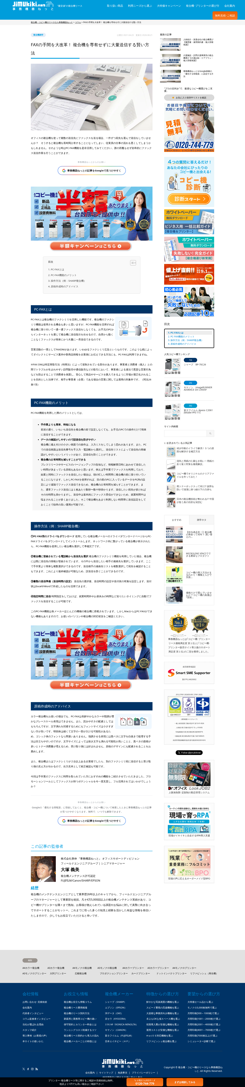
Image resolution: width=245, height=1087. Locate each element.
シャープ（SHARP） (115, 1001)
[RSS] (37, 1069)
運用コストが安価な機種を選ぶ (162, 1029)
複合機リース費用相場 (75, 1007)
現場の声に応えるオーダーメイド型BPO (189, 878)
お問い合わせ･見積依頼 (34, 1001)
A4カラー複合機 (30, 967)
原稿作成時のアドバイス (64, 286)
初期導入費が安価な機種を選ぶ (162, 1024)
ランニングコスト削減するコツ (80, 1029)
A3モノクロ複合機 (107, 967)
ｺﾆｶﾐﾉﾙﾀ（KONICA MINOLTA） (121, 1024)
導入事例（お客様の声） (35, 1035)
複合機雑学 (38, 34)
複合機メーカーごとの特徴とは (80, 1041)
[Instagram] (32, 1069)
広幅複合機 (80, 973)
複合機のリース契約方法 (77, 1013)
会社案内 (229, 6)
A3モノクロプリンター (34, 973)
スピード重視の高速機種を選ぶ (162, 1007)
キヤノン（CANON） (116, 1029)
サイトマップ (106, 1072)
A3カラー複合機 (56, 967)
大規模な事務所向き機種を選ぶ (162, 1013)
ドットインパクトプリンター (171, 973)
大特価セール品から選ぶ (200, 1001)
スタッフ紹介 (29, 1029)
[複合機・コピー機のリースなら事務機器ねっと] (122, 1064)
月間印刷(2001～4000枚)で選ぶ (204, 1024)
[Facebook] (28, 1069)
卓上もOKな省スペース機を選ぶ (163, 1018)
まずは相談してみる (184, 1082)
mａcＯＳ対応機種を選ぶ (159, 1035)
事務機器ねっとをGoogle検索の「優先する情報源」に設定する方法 (198, 74)
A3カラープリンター (158, 967)
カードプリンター (140, 973)
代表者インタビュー (33, 1013)
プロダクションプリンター (114, 973)
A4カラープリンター (133, 967)
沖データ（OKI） (114, 1013)
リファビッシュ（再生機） (204, 973)
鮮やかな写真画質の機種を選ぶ (162, 1001)
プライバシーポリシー (143, 1072)
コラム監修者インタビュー (36, 1018)
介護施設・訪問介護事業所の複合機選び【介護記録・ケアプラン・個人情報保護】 (198, 58)
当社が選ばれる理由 (33, 1024)
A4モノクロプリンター (184, 967)
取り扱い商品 (115, 6)
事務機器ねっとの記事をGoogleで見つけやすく (94, 170)
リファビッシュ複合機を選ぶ (161, 1041)
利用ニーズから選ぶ (140, 6)
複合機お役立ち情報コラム (78, 1001)
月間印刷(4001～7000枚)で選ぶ (204, 1029)
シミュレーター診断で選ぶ (202, 1041)
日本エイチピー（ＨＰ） (118, 1041)
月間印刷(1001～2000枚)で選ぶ (204, 1018)
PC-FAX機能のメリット (64, 275)
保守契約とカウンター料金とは (80, 1024)
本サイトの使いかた (33, 1041)
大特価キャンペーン (169, 6)
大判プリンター (58, 973)
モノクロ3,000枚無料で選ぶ (202, 1007)
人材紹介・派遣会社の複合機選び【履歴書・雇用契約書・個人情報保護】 (198, 42)
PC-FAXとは (57, 269)
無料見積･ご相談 (225, 15)
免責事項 (122, 1072)
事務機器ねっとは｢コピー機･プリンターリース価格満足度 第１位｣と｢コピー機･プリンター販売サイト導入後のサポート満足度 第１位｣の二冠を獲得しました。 (189, 645)
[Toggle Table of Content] (131, 263)
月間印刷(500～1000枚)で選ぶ (203, 1013)
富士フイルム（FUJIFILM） (119, 1035)
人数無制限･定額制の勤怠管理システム (189, 792)
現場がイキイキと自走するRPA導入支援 (189, 835)
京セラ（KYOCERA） (116, 1018)
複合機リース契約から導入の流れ (81, 1035)
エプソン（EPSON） (116, 1007)
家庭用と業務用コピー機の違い (80, 1018)
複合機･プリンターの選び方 (202, 6)
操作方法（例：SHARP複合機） (68, 280)
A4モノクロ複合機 (82, 967)
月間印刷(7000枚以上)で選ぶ (203, 1035)
